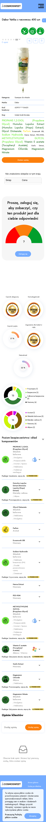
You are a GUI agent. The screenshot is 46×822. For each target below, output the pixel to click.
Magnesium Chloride (15, 149)
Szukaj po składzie (34, 786)
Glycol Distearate (11, 131)
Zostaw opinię (23, 160)
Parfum (27, 131)
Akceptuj (32, 816)
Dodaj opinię (33, 727)
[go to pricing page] (44, 20)
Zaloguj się (23, 254)
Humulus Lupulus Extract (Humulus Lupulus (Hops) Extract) (23, 125)
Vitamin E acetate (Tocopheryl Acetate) (23, 143)
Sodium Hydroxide (12, 135)
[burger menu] (41, 6)
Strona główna (33, 782)
